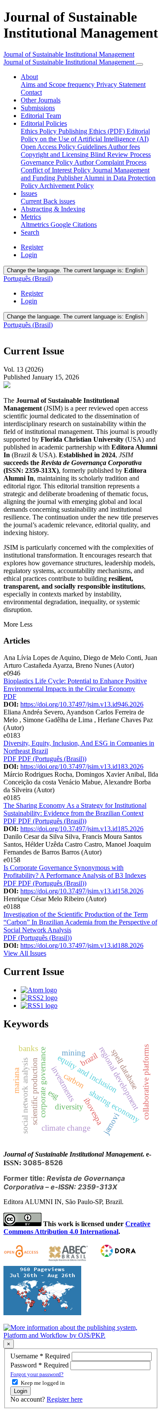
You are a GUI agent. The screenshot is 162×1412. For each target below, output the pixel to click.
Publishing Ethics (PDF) (92, 131)
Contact (31, 92)
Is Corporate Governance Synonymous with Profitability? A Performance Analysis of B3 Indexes (74, 871)
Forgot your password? (37, 1374)
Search (30, 232)
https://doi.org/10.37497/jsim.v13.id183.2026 (81, 766)
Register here (65, 1399)
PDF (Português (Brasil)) (52, 758)
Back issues (59, 201)
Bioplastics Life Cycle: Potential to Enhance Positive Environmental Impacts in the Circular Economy (75, 684)
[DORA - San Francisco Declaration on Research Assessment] (116, 1261)
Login (29, 254)
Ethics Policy (39, 131)
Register (32, 247)
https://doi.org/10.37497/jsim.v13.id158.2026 (81, 891)
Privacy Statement (121, 84)
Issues (29, 193)
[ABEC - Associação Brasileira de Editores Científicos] (68, 1261)
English (75, 270)
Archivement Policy (66, 185)
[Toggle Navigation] (139, 64)
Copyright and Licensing (55, 154)
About (29, 76)
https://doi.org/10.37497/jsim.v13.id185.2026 (81, 828)
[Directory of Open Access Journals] (22, 1261)
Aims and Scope (44, 84)
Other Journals (40, 100)
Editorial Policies (44, 123)
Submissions (38, 108)
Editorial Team (41, 115)
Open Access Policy (49, 146)
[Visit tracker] (42, 1312)
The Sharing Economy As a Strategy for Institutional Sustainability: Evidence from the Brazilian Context (74, 809)
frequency (81, 84)
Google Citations (74, 224)
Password (40, 1365)
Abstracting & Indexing (53, 209)
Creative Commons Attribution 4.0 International (76, 1227)
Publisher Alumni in (85, 178)
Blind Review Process (120, 154)
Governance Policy (47, 162)
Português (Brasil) (28, 278)
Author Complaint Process (110, 162)
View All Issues (24, 953)
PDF (9, 696)
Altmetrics (36, 224)
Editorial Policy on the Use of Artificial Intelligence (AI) (85, 135)
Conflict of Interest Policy (56, 170)
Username (41, 1356)
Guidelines (92, 146)
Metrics (31, 216)
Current (32, 201)
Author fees (124, 146)
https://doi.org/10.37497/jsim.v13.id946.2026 (81, 704)
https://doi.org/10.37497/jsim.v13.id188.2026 (81, 945)
